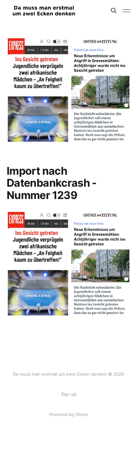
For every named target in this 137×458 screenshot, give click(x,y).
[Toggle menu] (126, 11)
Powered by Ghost (68, 414)
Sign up (68, 394)
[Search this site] (114, 11)
